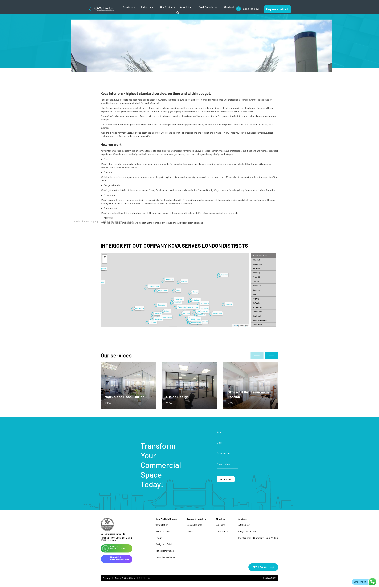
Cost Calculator (208, 7)
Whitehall (256, 260)
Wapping (256, 273)
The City (256, 281)
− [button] (105, 261)
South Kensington (260, 320)
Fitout (158, 537)
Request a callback (277, 9)
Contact (229, 7)
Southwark (257, 316)
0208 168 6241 (251, 9)
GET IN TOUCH (260, 567)
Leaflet (235, 325)
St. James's (257, 307)
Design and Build (163, 544)
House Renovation (164, 550)
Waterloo (256, 268)
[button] (271, 355)
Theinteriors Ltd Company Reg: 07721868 (258, 537)
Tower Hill (256, 277)
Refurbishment (162, 531)
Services (128, 7)
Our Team (220, 524)
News (190, 531)
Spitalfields (257, 311)
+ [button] (105, 257)
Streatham (257, 286)
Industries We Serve (165, 557)
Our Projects (167, 7)
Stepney (256, 298)
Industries (147, 7)
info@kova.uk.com (247, 531)
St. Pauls (256, 303)
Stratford (256, 290)
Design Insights (194, 524)
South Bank (257, 324)
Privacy (106, 578)
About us (185, 7)
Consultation (161, 524)
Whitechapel (257, 264)
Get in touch (226, 479)
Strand (255, 294)
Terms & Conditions (125, 578)
